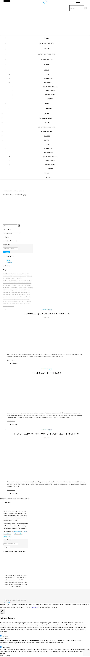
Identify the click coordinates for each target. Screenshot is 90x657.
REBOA (10, 301)
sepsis (14, 301)
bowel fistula (7, 278)
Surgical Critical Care (46, 54)
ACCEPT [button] (54, 607)
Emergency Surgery (46, 43)
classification (18, 280)
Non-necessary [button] (4, 645)
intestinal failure (24, 290)
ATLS (24, 276)
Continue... (11, 360)
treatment (11, 306)
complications (7, 283)
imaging (30, 287)
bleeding (29, 276)
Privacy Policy (50, 95)
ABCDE (5, 273)
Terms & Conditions (50, 86)
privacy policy (18, 534)
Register (49, 108)
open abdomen (16, 294)
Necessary (5, 636)
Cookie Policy (50, 90)
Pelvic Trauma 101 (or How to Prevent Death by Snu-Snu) (46, 433)
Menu (47, 38)
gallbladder (6, 287)
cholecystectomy (8, 280)
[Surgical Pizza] (9, 598)
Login (47, 103)
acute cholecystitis (19, 273)
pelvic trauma (25, 294)
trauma (5, 306)
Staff (49, 74)
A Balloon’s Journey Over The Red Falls (46, 313)
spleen (12, 303)
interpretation (13, 290)
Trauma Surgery (47, 309)
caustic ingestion (17, 278)
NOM (18, 292)
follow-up (28, 285)
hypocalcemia (23, 287)
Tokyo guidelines (24, 303)
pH (4, 299)
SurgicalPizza (13, 363)
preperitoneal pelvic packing (14, 299)
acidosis (9, 273)
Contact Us (48, 78)
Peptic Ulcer (20, 296)
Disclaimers (48, 82)
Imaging (47, 64)
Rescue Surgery (47, 59)
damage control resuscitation (21, 283)
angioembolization (17, 276)
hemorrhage (14, 287)
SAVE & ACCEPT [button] (5, 656)
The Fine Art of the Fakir (47, 373)
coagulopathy (27, 280)
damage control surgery (10, 285)
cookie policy (7, 536)
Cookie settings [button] (45, 607)
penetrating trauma (9, 296)
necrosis (14, 292)
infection (6, 290)
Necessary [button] (3, 634)
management (7, 292)
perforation (27, 296)
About (46, 70)
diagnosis (22, 285)
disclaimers (17, 531)
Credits (50, 99)
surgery (16, 303)
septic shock (20, 301)
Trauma (47, 49)
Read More (35, 607)
